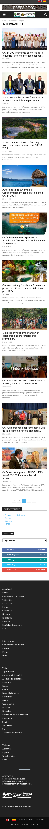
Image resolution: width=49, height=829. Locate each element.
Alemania (6, 748)
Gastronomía (8, 704)
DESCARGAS (15, 824)
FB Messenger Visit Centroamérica (17, 784)
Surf (4, 729)
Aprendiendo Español (12, 675)
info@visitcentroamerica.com (14, 781)
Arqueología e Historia (12, 678)
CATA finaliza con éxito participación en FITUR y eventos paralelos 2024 (24, 382)
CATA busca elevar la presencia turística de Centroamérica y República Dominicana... (23, 240)
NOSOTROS (40, 820)
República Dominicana (12, 625)
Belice (5, 592)
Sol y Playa (7, 725)
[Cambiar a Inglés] (40, 1)
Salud (4, 722)
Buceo (5, 686)
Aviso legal (7, 806)
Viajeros (6, 745)
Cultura (5, 689)
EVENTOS (25, 824)
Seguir (42, 555)
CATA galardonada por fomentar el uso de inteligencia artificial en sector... (23, 429)
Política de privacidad (22, 806)
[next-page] (34, 501)
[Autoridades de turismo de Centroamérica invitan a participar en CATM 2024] (24, 176)
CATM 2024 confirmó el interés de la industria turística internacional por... (22, 54)
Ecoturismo (7, 696)
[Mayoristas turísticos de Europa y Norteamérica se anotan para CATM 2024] (24, 128)
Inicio (4, 21)
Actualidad (7, 589)
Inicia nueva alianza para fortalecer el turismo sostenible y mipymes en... (23, 99)
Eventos (8, 521)
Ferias (7, 524)
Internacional (12, 21)
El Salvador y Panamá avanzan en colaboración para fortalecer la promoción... (20, 335)
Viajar (4, 668)
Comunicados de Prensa (15, 515)
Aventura (6, 682)
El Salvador (7, 603)
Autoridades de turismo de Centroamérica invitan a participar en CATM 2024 (22, 192)
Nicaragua (7, 617)
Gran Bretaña (8, 756)
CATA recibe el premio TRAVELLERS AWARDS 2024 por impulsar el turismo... (22, 475)
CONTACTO (34, 824)
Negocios (6, 711)
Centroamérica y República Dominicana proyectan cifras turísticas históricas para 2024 (24, 288)
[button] (4, 14)
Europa (8, 518)
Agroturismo (8, 671)
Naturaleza (7, 707)
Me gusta (41, 550)
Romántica (7, 718)
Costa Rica (7, 600)
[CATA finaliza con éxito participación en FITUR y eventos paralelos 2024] (24, 367)
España (5, 752)
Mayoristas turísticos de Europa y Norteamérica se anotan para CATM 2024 (22, 145)
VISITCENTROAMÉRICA (26, 820)
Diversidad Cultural (10, 693)
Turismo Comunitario (12, 732)
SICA (4, 628)
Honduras (6, 614)
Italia (4, 759)
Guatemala (7, 610)
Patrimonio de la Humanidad (15, 714)
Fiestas (5, 700)
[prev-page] (14, 501)
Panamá (6, 621)
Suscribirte (40, 570)
